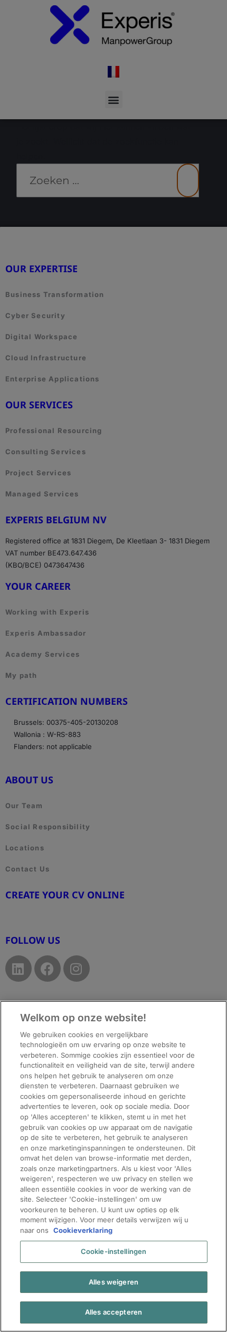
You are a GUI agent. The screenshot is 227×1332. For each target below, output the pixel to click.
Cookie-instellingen (113, 1251)
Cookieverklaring (82, 1230)
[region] (113, 1166)
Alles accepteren (113, 1312)
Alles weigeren (113, 1282)
